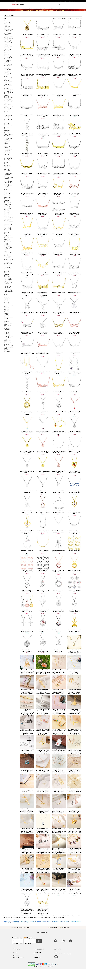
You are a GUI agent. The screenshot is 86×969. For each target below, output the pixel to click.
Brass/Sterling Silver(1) (8, 347)
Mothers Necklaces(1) (8, 291)
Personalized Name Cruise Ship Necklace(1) (8, 154)
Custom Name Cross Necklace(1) (8, 47)
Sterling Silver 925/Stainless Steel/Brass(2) (7, 334)
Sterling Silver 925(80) (8, 336)
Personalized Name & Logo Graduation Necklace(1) (8, 193)
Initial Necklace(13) (8, 282)
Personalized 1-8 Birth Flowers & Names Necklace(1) (8, 94)
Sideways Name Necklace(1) (7, 312)
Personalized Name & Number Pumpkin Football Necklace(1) (8, 114)
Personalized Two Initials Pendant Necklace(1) (7, 235)
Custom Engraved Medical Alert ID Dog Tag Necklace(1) (8, 280)
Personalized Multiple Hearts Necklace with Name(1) (8, 102)
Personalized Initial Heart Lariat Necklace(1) (8, 87)
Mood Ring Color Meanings (18, 957)
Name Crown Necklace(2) (6, 303)
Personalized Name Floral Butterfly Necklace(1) (8, 254)
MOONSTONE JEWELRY (40, 8)
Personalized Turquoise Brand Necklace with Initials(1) (7, 70)
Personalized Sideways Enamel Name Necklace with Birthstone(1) (8, 125)
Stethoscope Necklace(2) (6, 299)
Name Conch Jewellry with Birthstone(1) (8, 90)
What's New (64, 18)
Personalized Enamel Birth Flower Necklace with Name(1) (8, 183)
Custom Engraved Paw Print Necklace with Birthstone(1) (8, 51)
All (4, 19)
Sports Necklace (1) (8, 190)
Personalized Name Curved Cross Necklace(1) (8, 150)
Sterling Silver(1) (7, 328)
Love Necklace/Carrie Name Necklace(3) (8, 39)
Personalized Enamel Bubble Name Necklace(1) (8, 239)
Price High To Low (78, 18)
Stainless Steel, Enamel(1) (7, 330)
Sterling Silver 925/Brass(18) (7, 350)
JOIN (39, 941)
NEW (65, 8)
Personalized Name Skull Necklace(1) (8, 196)
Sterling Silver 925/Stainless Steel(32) (8, 345)
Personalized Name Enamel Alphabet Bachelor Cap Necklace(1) (8, 187)
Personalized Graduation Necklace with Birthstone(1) (8, 134)
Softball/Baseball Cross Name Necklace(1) (7, 142)
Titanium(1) (6, 327)
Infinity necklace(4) (8, 290)
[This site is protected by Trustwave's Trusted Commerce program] (31, 964)
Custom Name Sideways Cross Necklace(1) (7, 146)
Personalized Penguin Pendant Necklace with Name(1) (8, 179)
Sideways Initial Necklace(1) (7, 310)
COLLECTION (59, 8)
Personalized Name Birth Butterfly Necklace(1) (8, 130)
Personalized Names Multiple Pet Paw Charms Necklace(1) (8, 83)
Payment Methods (37, 957)
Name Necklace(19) (8, 289)
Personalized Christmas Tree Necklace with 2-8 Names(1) (7, 23)
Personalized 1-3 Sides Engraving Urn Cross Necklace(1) (8, 106)
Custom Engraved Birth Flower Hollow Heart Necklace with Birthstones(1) (8, 230)
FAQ (34, 954)
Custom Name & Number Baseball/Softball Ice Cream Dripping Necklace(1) (8, 173)
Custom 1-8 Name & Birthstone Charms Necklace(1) (8, 66)
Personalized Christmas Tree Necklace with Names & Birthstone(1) (8, 268)
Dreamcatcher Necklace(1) (7, 27)
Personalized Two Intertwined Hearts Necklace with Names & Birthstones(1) (8, 258)
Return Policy (36, 955)
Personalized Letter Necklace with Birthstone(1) (8, 200)
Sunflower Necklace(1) (8, 305)
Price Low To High (70, 18)
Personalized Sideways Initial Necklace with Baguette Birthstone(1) (7, 274)
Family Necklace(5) (8, 77)
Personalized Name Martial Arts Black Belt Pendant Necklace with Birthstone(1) (8, 58)
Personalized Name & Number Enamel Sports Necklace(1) (8, 223)
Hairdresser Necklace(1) (6, 62)
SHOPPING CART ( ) (71, 1)
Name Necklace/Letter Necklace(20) (8, 36)
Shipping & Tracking (38, 952)
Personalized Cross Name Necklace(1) (8, 226)
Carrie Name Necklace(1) (6, 284)
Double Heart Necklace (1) (6, 315)
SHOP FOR (20, 8)
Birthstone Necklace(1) (6, 293)
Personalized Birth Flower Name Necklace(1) (8, 243)
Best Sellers (58, 18)
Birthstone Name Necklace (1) (7, 79)
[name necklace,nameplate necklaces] (18, 4)
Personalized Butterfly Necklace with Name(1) (8, 121)
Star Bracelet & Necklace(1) (7, 117)
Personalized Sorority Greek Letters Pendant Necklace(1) (8, 219)
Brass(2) (5, 348)
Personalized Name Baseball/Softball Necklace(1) (8, 110)
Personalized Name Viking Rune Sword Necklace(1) (8, 138)
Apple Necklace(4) (7, 301)
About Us (15, 952)
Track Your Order (59, 1)
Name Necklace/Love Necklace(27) (8, 34)
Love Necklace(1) (7, 286)
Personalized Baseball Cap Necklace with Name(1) (8, 31)
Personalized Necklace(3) (6, 296)
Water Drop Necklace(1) (6, 54)
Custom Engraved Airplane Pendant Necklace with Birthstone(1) (7, 210)
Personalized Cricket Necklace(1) (8, 161)
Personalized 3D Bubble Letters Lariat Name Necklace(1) (8, 98)
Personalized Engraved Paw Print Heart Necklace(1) (8, 215)
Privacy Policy (28, 943)
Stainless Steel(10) (7, 343)
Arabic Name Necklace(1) (6, 307)
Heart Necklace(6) (7, 287)
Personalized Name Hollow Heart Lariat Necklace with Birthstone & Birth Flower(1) (8, 248)
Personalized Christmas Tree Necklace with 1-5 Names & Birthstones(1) (7, 166)
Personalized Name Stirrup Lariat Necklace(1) (8, 75)
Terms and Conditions (17, 954)
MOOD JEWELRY (29, 8)
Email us (56, 952)
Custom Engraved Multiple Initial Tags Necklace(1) (8, 263)
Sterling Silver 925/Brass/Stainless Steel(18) (8, 323)
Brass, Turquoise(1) (8, 325)
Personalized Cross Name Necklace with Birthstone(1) (8, 158)
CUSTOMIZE (51, 8)
